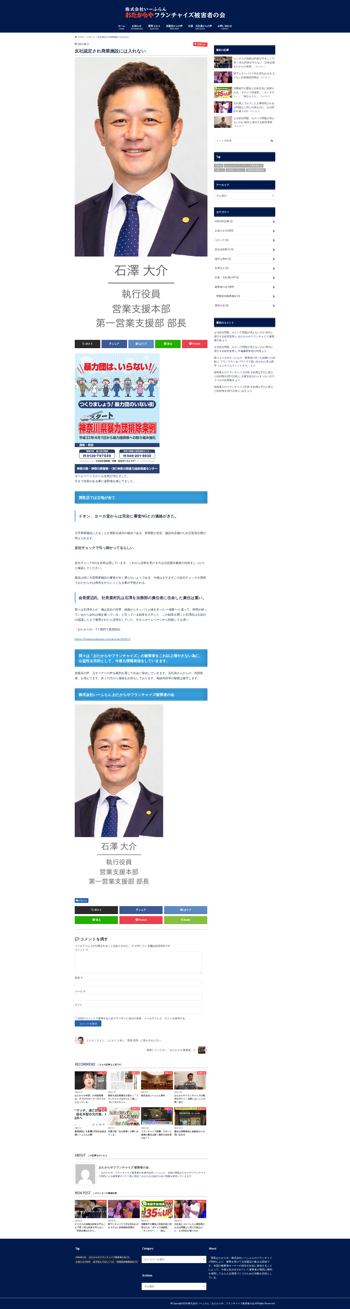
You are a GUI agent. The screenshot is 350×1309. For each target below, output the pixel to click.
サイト (78, 1004)
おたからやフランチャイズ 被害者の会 (124, 1167)
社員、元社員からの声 (200, 27)
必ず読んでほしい (235, 170)
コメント (81, 949)
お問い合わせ (225, 27)
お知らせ (137, 27)
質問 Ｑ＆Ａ (154, 27)
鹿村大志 (221, 305)
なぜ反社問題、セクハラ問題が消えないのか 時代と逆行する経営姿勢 (254, 122)
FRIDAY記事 (224, 221)
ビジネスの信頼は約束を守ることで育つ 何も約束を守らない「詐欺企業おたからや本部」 (254, 62)
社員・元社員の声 (227, 277)
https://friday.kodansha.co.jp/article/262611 (102, 639)
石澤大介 (221, 268)
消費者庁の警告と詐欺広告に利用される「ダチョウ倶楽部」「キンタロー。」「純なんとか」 (254, 92)
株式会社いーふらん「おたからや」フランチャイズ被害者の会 (221, 1303)
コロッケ (221, 240)
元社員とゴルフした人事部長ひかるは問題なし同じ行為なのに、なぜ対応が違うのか (254, 107)
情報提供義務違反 (256, 170)
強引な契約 (223, 258)
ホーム (121, 27)
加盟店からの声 (174, 27)
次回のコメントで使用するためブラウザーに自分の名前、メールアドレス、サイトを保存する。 (132, 1018)
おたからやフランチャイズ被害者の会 (243, 165)
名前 (79, 977)
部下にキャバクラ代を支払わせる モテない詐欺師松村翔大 (254, 75)
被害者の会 (224, 286)
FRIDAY (218, 165)
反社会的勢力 (224, 249)
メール (80, 991)
